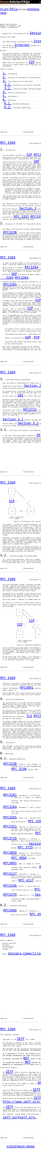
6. (4, 99)
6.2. (8, 107)
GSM (28, 337)
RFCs (14, 9)
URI (20, 395)
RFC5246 (10, 885)
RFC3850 (10, 852)
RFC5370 (10, 894)
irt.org (4, 9)
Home (4, 2)
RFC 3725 (25, 847)
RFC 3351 (21, 216)
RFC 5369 (7, 143)
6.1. (8, 103)
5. (4, 96)
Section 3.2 (28, 423)
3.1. (8, 84)
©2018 (11, 1146)
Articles (15, 2)
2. (4, 77)
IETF (20, 1039)
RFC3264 (31, 267)
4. (4, 92)
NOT (26, 1058)
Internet (22, 45)
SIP (32, 62)
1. (4, 73)
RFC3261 (10, 795)
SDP (36, 161)
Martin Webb (25, 1146)
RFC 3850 (18, 858)
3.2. (8, 88)
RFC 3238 (18, 769)
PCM (36, 337)
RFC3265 (10, 284)
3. (4, 81)
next (3, 12)
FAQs (25, 2)
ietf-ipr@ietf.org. (20, 1117)
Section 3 (27, 208)
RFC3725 (30, 409)
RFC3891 (26, 687)
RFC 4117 (26, 880)
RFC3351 (10, 826)
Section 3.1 (13, 419)
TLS (29, 716)
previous (33, 9)
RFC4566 (10, 910)
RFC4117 (10, 873)
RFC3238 (10, 232)
